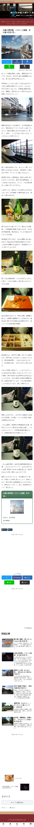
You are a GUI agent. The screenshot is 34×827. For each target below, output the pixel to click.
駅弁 (11, 529)
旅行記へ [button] (8, 520)
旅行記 (5, 529)
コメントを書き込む (17, 802)
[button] (25, 67)
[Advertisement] (17, 553)
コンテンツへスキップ (7, 1)
